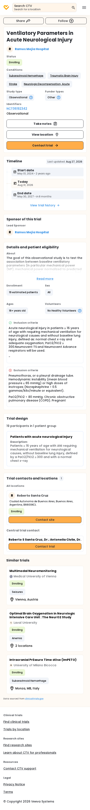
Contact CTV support (19, 768)
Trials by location (16, 729)
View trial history (42, 205)
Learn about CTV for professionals (29, 753)
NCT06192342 (16, 108)
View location (42, 134)
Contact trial (42, 145)
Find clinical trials (16, 722)
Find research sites (17, 745)
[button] (26, 75)
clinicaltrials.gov (34, 698)
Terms (8, 792)
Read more (45, 279)
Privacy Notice (14, 784)
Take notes (42, 124)
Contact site (45, 520)
